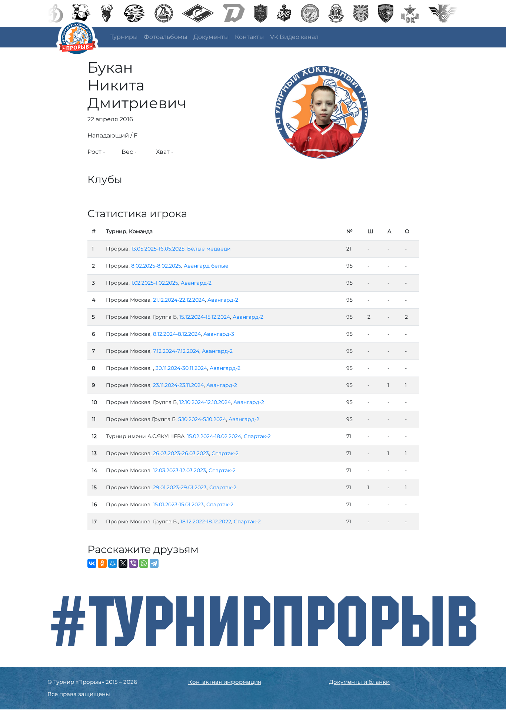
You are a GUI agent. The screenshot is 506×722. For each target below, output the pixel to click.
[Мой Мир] (112, 563)
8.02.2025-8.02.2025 (156, 265)
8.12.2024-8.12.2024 (177, 334)
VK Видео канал (294, 36)
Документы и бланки (359, 681)
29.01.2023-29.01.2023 (180, 487)
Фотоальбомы (165, 36)
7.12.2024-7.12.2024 (176, 351)
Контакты (249, 36)
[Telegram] (154, 563)
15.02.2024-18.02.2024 (214, 436)
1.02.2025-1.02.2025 (154, 282)
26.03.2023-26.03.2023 (181, 453)
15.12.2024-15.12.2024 (204, 317)
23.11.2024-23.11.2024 (178, 385)
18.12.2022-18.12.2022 (205, 521)
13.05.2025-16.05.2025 (157, 248)
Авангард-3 (218, 334)
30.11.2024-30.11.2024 (181, 368)
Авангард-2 (196, 282)
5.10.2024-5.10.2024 (202, 419)
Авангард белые (206, 265)
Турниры (124, 36)
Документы (211, 36)
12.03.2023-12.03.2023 (179, 470)
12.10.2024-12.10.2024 (205, 402)
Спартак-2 (257, 436)
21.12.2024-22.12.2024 (179, 300)
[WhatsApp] (143, 563)
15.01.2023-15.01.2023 (178, 504)
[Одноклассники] (102, 563)
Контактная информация (224, 681)
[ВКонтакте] (91, 563)
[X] (123, 563)
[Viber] (133, 563)
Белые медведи (209, 248)
